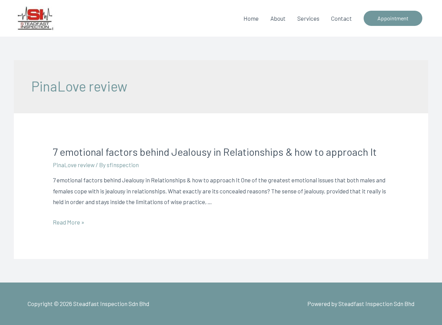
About (278, 18)
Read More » (68, 222)
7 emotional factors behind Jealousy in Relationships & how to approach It (215, 151)
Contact (341, 18)
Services (308, 18)
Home (251, 18)
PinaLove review (74, 164)
